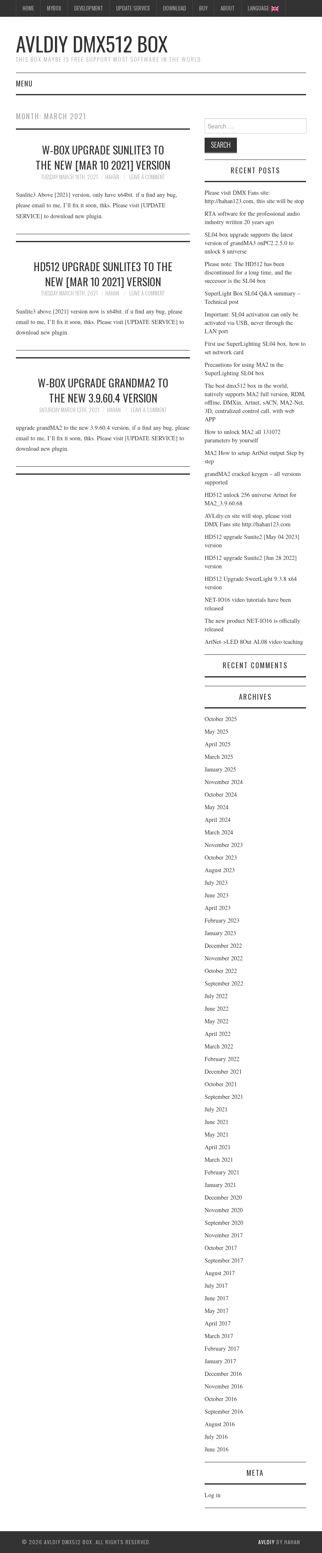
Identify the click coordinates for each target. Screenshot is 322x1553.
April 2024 (218, 820)
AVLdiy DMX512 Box (92, 43)
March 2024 (219, 832)
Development (88, 8)
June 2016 (217, 1449)
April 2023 (218, 908)
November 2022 (224, 958)
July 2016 (216, 1437)
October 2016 (221, 1399)
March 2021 (219, 1159)
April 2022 (218, 1034)
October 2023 (221, 857)
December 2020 (223, 1197)
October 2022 (221, 971)
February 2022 (222, 1059)
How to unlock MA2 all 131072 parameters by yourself (242, 436)
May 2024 (217, 807)
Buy (203, 8)
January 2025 (220, 769)
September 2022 (224, 983)
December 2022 (223, 945)
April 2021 (218, 1147)
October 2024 (221, 794)
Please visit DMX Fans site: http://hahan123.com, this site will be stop (254, 196)
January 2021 (220, 1185)
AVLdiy (266, 1542)
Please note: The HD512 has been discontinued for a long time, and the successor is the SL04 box (248, 272)
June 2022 (217, 1008)
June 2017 (217, 1298)
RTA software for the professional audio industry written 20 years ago (252, 217)
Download (174, 8)
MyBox (54, 8)
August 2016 (220, 1424)
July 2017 (216, 1285)
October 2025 (221, 719)
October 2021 (221, 1084)
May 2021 (217, 1134)
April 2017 (218, 1323)
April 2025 (218, 744)
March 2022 (219, 1046)
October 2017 (221, 1248)
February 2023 (222, 920)
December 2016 (223, 1374)
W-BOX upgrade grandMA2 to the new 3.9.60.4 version (103, 389)
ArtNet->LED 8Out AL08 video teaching (254, 642)
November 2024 (224, 782)
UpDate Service (133, 8)
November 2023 (224, 845)
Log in (213, 1495)
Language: (259, 8)
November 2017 (224, 1235)
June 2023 (217, 895)
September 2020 (224, 1222)
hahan (112, 177)
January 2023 (220, 933)
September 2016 (224, 1411)
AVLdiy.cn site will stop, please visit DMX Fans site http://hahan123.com (248, 520)
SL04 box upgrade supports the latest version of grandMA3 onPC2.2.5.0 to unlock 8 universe (249, 242)
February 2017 (222, 1348)
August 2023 (220, 870)
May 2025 (217, 731)
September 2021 (224, 1097)
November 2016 (224, 1386)
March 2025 (219, 757)
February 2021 (222, 1172)
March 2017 (219, 1336)
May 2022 (217, 1021)
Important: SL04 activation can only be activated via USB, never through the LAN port (251, 322)
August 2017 (220, 1273)
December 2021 (223, 1071)
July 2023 (216, 882)
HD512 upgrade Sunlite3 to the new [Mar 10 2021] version (103, 273)
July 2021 (216, 1109)
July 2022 (216, 996)
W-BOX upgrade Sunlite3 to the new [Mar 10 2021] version (103, 157)
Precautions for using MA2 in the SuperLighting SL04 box (244, 369)
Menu (24, 83)
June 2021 (217, 1122)
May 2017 (217, 1311)
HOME (28, 8)
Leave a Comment (147, 177)
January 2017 (220, 1361)
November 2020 (224, 1210)
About (228, 8)
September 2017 (224, 1260)
